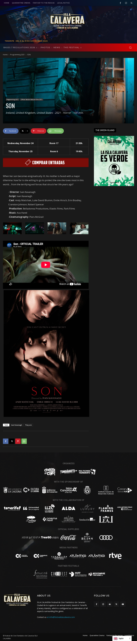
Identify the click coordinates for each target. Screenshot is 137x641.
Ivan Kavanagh (16, 425)
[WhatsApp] (24, 441)
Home (5, 54)
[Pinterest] (18, 441)
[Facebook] (120, 3)
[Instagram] (126, 3)
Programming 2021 (17, 54)
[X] (131, 3)
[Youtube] (122, 604)
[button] (130, 47)
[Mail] (109, 604)
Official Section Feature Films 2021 (31, 99)
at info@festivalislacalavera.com (61, 617)
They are (28, 425)
